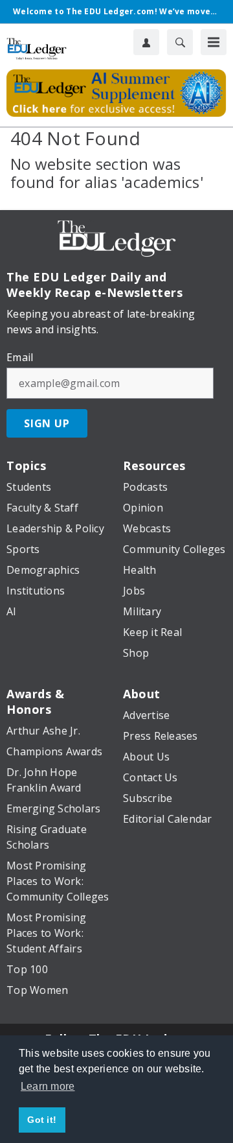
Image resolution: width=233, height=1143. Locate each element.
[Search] (180, 42)
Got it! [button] (41, 1119)
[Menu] (214, 42)
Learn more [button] (48, 1086)
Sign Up (47, 423)
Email (19, 357)
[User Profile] (146, 42)
